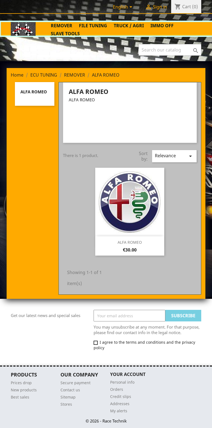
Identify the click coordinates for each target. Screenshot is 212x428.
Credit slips (120, 396)
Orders (116, 389)
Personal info (122, 382)
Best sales (20, 397)
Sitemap (68, 397)
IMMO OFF (162, 26)
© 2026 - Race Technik (106, 421)
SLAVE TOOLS (65, 34)
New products (24, 389)
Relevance (174, 156)
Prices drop (21, 382)
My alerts (118, 410)
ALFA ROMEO (33, 91)
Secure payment (75, 382)
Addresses (119, 403)
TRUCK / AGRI (129, 26)
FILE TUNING (93, 26)
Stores (66, 404)
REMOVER (61, 26)
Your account (127, 374)
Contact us (70, 389)
